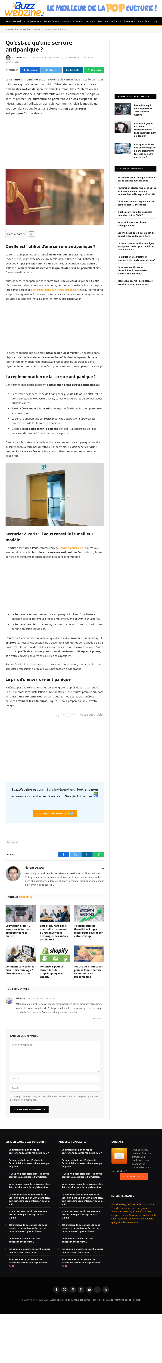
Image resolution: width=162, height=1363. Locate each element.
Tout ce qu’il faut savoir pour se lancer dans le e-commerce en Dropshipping (88, 972)
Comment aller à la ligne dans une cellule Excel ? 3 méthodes (136, 203)
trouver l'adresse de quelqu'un (136, 1215)
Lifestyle (89, 21)
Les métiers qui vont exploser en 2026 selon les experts (143, 110)
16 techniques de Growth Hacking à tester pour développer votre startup (88, 931)
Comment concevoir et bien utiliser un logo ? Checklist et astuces (20, 970)
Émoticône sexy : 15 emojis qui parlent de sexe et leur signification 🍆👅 (28, 1262)
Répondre (97, 1018)
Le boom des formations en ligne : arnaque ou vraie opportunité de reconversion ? (136, 246)
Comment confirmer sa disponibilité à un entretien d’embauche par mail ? (132, 270)
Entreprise (25, 29)
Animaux (77, 21)
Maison (65, 21)
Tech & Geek (50, 21)
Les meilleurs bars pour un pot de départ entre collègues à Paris (136, 234)
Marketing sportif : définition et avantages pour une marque (135, 282)
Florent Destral (22, 57)
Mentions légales (123, 1299)
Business (115, 21)
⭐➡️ (55, 813)
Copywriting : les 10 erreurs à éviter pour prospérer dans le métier (18, 931)
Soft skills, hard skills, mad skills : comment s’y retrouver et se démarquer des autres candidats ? (54, 932)
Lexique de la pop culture (140, 1204)
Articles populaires (81, 1299)
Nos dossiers (118, 1204)
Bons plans (143, 21)
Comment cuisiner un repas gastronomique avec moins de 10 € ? (29, 1151)
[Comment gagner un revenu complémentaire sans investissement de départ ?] (123, 127)
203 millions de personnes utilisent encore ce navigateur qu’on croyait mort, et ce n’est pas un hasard (28, 1228)
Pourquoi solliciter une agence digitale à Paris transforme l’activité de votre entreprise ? (145, 151)
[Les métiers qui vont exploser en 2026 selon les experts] (123, 109)
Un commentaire (72, 57)
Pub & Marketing (14, 21)
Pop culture (34, 21)
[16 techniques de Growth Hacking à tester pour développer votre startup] (89, 913)
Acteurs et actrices (121, 1211)
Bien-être (129, 21)
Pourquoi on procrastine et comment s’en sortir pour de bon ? (137, 258)
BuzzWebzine (12, 29)
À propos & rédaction (60, 1299)
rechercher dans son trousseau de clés (54, 290)
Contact (136, 1299)
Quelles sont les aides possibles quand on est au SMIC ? (135, 213)
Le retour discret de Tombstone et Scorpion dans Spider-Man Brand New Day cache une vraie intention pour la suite (29, 1199)
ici (59, 701)
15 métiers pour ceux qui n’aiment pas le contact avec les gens (136, 179)
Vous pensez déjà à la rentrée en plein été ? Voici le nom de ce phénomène (29, 1186)
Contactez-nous (134, 1176)
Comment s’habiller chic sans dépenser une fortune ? (24, 1240)
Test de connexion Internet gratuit (129, 1208)
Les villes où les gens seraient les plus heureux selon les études (29, 1250)
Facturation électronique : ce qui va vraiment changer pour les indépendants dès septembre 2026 (137, 191)
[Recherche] (155, 21)
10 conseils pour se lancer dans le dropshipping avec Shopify (51, 972)
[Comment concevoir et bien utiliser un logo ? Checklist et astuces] (21, 954)
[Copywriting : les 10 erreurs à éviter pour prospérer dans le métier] (21, 913)
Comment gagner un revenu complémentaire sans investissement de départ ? (145, 129)
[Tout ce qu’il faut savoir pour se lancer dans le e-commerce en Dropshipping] (89, 954)
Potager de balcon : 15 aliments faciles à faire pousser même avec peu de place (29, 1163)
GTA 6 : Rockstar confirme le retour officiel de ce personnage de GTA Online (28, 1214)
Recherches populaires (102, 1299)
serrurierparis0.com (71, 548)
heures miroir (130, 1222)
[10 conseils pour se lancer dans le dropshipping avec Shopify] (55, 954)
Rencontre (103, 21)
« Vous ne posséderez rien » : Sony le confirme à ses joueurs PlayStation (29, 1175)
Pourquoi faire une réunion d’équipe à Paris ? (132, 224)
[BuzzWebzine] (25, 8)
